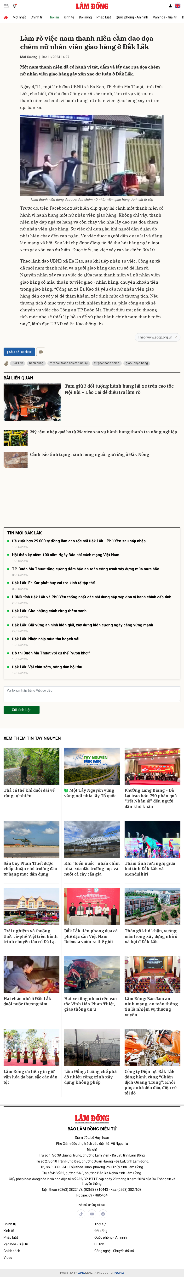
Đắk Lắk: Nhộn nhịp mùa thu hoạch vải (45, 639)
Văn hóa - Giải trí (165, 17)
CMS (85, 1272)
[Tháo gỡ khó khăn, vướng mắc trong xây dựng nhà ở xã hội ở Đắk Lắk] (152, 906)
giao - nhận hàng (137, 363)
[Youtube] (92, 1213)
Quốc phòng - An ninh (132, 17)
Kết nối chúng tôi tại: (92, 1205)
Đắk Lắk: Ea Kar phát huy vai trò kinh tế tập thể (53, 583)
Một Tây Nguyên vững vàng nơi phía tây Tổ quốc (90, 793)
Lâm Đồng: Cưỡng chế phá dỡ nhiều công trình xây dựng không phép (90, 1077)
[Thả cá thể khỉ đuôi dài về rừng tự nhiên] (31, 766)
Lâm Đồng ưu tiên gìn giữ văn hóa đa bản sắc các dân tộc (31, 1077)
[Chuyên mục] (6, 6)
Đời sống (85, 17)
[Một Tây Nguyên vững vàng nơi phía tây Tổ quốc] (92, 766)
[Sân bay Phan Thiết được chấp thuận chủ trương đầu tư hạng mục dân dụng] (31, 839)
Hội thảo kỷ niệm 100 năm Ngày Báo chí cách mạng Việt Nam (65, 555)
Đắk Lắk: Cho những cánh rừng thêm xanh (49, 611)
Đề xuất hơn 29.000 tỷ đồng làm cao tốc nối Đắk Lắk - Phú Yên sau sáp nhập (79, 541)
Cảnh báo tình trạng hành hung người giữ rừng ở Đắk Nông (89, 454)
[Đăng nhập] (170, 6)
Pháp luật (104, 17)
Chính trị (37, 17)
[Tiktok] (81, 1213)
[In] (40, 352)
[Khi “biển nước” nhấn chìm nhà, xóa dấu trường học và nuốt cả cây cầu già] (92, 839)
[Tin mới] (14, 6)
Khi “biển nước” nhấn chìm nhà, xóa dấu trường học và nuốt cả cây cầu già (92, 868)
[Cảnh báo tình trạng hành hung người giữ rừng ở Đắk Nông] (16, 460)
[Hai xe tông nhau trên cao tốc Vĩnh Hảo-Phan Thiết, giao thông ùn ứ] (92, 974)
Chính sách (12, 1251)
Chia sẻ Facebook (20, 352)
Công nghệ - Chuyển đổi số (114, 1251)
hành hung (36, 363)
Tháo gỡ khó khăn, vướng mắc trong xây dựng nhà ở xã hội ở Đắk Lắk (151, 936)
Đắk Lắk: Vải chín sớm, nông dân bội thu (47, 667)
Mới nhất (19, 17)
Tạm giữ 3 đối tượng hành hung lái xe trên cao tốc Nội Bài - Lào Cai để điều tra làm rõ (119, 389)
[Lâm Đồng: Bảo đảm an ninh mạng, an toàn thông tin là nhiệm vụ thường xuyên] (152, 974)
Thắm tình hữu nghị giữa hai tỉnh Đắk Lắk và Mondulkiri (150, 868)
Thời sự (53, 17)
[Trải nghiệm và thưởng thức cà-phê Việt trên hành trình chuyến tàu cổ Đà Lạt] (31, 906)
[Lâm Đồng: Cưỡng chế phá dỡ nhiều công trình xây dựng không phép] (92, 1047)
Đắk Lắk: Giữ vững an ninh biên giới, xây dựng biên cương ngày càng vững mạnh (82, 625)
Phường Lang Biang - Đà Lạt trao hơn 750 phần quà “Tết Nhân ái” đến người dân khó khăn (151, 798)
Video (8, 1258)
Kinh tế (69, 17)
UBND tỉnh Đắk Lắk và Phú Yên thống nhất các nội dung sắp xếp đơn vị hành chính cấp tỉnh (91, 597)
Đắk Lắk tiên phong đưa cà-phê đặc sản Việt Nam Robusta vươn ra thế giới (91, 936)
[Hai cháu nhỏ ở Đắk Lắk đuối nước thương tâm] (31, 974)
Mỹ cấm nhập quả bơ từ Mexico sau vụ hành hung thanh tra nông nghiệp (103, 431)
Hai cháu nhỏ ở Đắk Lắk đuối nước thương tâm (27, 1001)
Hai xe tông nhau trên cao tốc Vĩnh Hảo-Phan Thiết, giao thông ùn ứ (90, 1004)
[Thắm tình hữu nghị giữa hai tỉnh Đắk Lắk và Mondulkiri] (152, 839)
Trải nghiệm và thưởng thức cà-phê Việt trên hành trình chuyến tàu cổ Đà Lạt (31, 936)
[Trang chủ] (7, 17)
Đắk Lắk (17, 363)
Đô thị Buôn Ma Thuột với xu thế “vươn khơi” (51, 653)
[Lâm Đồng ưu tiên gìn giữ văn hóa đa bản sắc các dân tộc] (31, 1047)
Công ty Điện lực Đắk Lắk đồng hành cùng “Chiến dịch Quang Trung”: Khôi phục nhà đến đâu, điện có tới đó (151, 1082)
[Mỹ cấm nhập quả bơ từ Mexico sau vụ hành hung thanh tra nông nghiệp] (16, 438)
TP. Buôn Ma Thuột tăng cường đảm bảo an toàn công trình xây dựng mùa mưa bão (85, 569)
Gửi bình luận (21, 710)
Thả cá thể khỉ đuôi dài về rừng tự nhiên (29, 793)
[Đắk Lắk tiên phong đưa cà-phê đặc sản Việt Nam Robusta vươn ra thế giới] (92, 906)
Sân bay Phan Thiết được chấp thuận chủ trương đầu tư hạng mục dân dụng (30, 868)
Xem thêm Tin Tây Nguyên (32, 738)
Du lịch (99, 1244)
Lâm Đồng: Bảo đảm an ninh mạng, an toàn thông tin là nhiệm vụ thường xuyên (151, 1006)
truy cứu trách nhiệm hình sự (69, 363)
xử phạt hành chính (106, 363)
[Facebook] (103, 1213)
